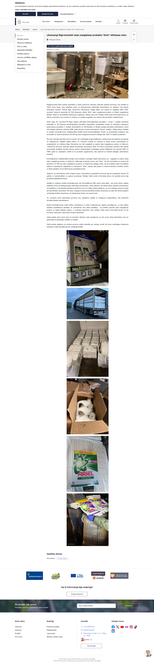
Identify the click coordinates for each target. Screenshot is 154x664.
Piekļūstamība (51, 630)
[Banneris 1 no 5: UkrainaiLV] (34, 576)
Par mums (18, 637)
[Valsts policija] (23, 21)
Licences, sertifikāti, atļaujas (27, 57)
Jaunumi (20, 35)
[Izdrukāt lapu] (134, 34)
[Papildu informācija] (91, 639)
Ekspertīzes (21, 68)
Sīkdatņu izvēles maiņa (55, 637)
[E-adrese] (85, 639)
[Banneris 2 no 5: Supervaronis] (55, 576)
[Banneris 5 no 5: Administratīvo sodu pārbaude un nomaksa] (119, 576)
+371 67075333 (88, 627)
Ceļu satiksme (22, 61)
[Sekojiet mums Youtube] (122, 627)
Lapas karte (51, 633)
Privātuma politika (53, 627)
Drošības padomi (23, 54)
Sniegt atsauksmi (77, 594)
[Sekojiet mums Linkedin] (113, 631)
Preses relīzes (62, 558)
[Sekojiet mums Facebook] (113, 627)
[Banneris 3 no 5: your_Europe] (77, 576)
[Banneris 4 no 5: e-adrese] (98, 576)
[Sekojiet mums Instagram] (131, 627)
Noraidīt (25, 14)
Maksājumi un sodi (23, 65)
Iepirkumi (18, 630)
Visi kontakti (91, 646)
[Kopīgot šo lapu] (134, 39)
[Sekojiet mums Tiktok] (135, 627)
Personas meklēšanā (24, 43)
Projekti (17, 633)
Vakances (18, 627)
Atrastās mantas (23, 39)
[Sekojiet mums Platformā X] (117, 627)
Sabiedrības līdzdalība (24, 50)
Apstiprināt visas (47, 14)
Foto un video (22, 46)
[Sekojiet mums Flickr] (126, 627)
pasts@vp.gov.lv (89, 630)
